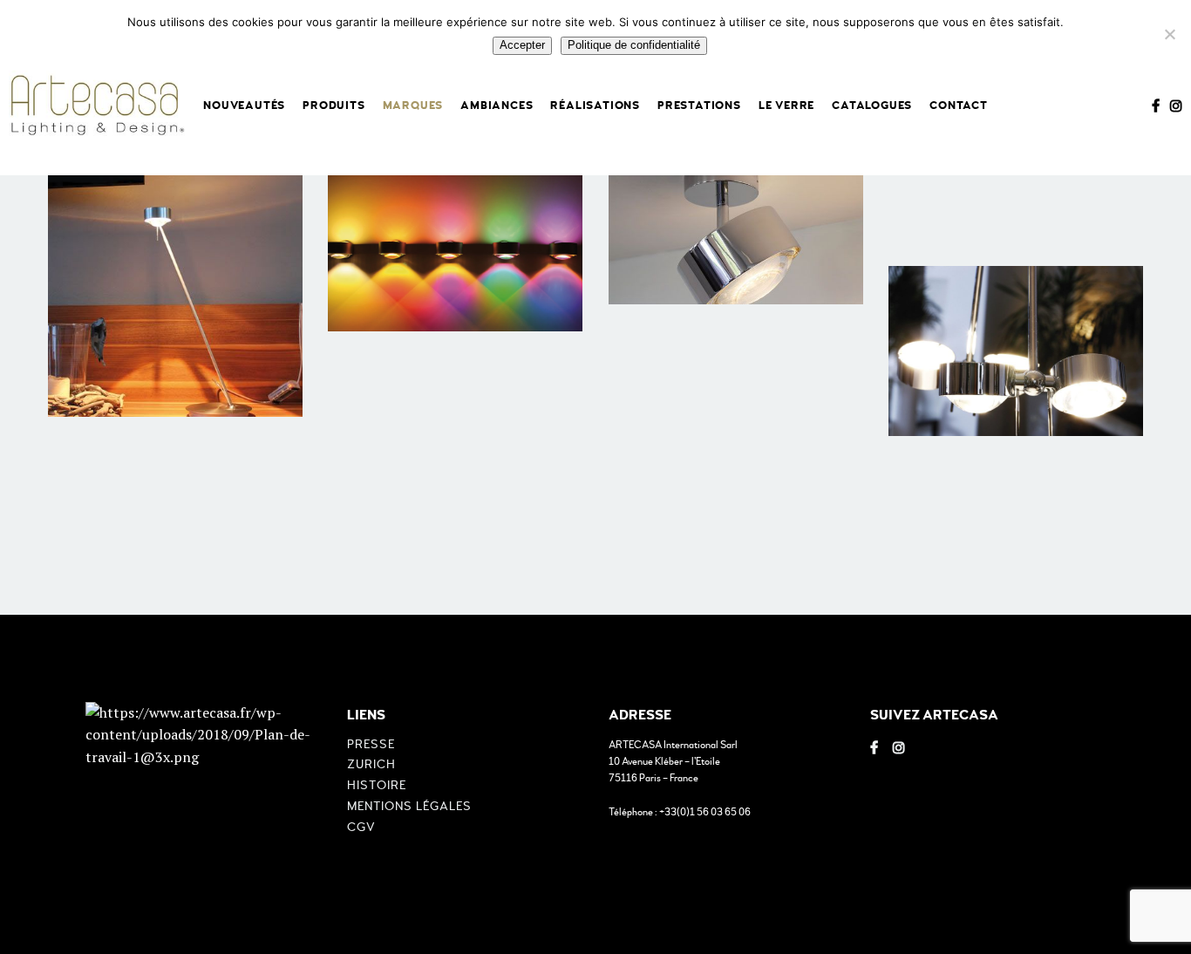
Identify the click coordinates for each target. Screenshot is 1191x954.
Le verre (786, 105)
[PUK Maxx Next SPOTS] (736, 219)
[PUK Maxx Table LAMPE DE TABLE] (175, 276)
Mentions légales (409, 806)
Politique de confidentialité (634, 44)
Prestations (699, 105)
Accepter (522, 44)
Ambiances (496, 105)
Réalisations (595, 105)
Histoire (376, 785)
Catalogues (872, 105)
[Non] (1169, 34)
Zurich (371, 764)
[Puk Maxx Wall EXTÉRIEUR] (455, 246)
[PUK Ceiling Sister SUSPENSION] (1015, 350)
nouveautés (244, 105)
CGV (361, 827)
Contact (958, 105)
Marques (413, 105)
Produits (333, 105)
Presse (371, 744)
